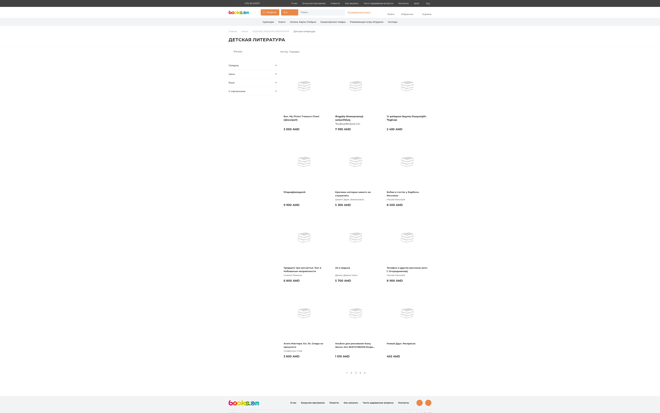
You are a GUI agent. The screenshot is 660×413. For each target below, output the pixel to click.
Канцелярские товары (333, 22)
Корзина (426, 14)
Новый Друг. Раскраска (401, 343)
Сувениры (268, 22)
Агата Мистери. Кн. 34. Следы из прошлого (303, 345)
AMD (416, 3)
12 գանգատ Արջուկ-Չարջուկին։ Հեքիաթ (406, 118)
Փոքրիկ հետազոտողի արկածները (349, 118)
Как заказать (352, 3)
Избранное (407, 14)
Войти (391, 14)
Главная (233, 31)
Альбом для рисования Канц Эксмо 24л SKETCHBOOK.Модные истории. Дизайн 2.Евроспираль (355, 345)
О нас (294, 3)
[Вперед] (369, 372)
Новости (335, 3)
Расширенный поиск (359, 12)
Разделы (271, 12)
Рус (428, 3)
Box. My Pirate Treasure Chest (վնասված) (301, 118)
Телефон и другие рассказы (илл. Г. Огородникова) (407, 269)
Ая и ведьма (342, 267)
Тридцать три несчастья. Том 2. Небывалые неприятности (303, 269)
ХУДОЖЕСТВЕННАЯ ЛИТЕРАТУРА (270, 31)
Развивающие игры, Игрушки (366, 22)
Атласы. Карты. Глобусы (303, 22)
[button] (289, 12)
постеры (392, 22)
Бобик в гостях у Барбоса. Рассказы (403, 194)
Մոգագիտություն (294, 192)
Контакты (403, 3)
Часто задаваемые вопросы (378, 3)
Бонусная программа (314, 3)
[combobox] (318, 12)
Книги (281, 22)
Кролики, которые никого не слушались (353, 194)
